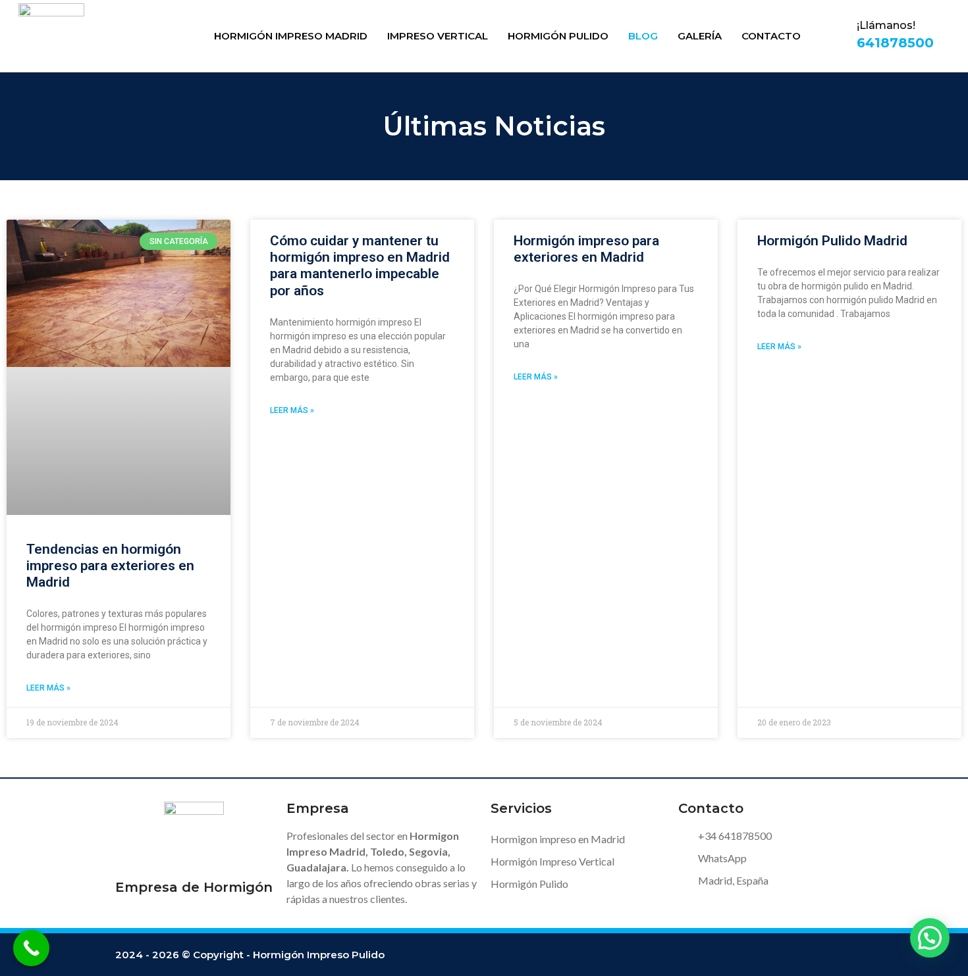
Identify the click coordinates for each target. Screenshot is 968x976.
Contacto (771, 36)
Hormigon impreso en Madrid (558, 839)
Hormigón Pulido (558, 36)
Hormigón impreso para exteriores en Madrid (586, 249)
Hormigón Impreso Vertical (552, 861)
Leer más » (48, 688)
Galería (700, 36)
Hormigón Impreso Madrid (290, 36)
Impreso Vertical (437, 36)
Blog (643, 36)
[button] (930, 938)
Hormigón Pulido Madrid (832, 241)
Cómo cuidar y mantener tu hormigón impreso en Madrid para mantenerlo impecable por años (360, 266)
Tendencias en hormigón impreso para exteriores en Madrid (110, 565)
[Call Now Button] (31, 948)
